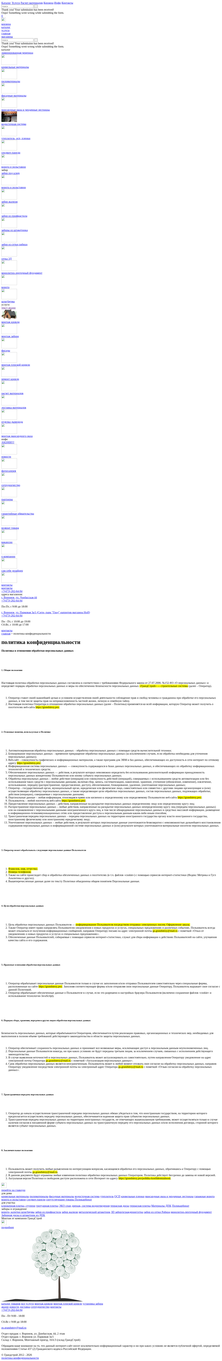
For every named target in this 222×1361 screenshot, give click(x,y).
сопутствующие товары (60, 1199)
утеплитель (107, 1196)
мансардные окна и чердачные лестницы (169, 1196)
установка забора (93, 1303)
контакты (6, 588)
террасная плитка (140, 1205)
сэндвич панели (36, 1199)
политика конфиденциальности (20, 1357)
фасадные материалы (61, 1196)
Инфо (57, 2)
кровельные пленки (132, 1196)
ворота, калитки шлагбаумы (18, 1212)
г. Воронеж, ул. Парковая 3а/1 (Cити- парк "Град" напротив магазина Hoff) (45, 612)
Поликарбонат (83, 1199)
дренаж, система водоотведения (91, 1205)
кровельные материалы (15, 1196)
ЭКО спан (65, 1205)
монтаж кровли (44, 1303)
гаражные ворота (204, 1196)
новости (14, 1306)
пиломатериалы (39, 1196)
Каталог (6, 2)
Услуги (16, 2)
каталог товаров (10, 1303)
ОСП (117, 1196)
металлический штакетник (94, 1212)
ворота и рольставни (13, 1199)
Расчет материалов (32, 2)
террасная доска (119, 1205)
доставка (25, 1306)
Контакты (67, 2)
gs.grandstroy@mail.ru (13, 1327)
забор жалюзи (70, 1212)
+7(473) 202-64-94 (11, 591)
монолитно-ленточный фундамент (191, 1212)
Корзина (48, 2)
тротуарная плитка (47, 1205)
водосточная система (87, 1196)
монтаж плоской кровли (67, 1303)
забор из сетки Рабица (157, 1212)
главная (5, 633)
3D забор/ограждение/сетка (127, 1212)
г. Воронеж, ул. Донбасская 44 (19, 597)
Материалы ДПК (161, 1205)
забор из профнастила (48, 1212)
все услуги (27, 1303)
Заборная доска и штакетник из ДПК (23, 1215)
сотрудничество (40, 1306)
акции (5, 1306)
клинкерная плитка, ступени (18, 1205)
